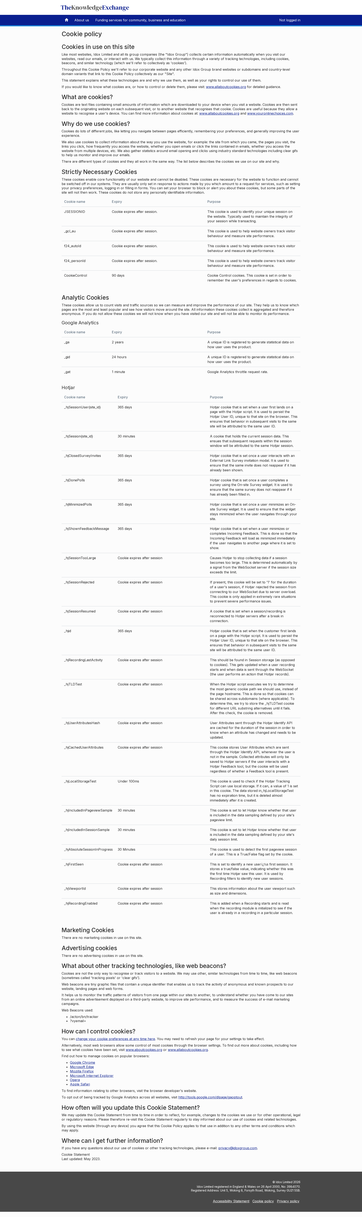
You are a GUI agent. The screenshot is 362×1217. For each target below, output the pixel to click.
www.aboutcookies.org (144, 1050)
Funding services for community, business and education (140, 20)
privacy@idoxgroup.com (237, 1148)
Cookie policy (263, 1201)
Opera (75, 1080)
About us (81, 20)
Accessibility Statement (231, 1201)
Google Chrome (82, 1062)
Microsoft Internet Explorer (92, 1076)
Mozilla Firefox (82, 1071)
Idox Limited (284, 1182)
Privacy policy (288, 1201)
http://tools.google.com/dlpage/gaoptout (210, 1097)
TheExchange (95, 7)
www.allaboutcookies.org (226, 87)
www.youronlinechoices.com (270, 113)
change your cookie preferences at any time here (115, 1039)
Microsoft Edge (82, 1067)
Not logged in (289, 20)
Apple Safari (80, 1084)
